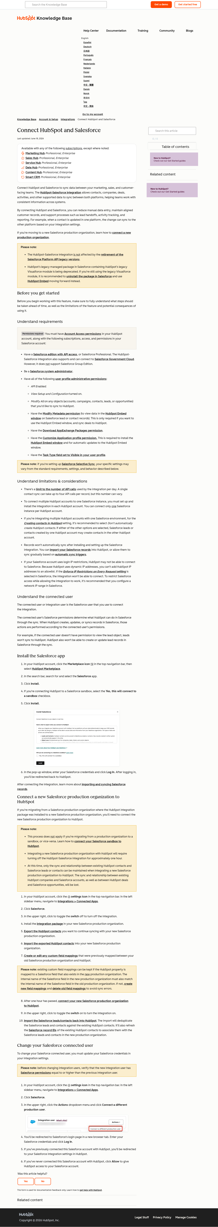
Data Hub (31, 167)
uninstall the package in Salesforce (89, 276)
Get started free (187, 4)
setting (94, 571)
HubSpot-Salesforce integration (60, 192)
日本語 (86, 51)
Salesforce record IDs (42, 1030)
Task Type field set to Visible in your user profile (74, 455)
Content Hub (34, 172)
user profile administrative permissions (80, 378)
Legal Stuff (142, 1217)
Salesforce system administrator (51, 371)
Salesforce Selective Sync (78, 464)
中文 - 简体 (88, 106)
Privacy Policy (162, 1217)
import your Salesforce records (70, 549)
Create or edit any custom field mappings (51, 955)
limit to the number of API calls (56, 489)
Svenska (87, 76)
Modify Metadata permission (61, 413)
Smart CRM (33, 177)
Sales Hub (32, 158)
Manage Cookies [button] (186, 1217)
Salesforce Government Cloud (114, 359)
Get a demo (161, 4)
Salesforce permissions (36, 1072)
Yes (26, 1181)
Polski (86, 72)
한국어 (86, 98)
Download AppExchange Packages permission (73, 430)
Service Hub (33, 162)
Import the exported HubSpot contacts (49, 943)
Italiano (87, 68)
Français (87, 59)
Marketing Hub (35, 153)
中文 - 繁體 (88, 85)
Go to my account (92, 114)
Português (88, 55)
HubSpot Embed (38, 281)
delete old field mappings (69, 988)
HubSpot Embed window (47, 442)
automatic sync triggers (70, 554)
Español (87, 42)
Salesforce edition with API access (55, 354)
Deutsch (87, 47)
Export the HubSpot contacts (42, 931)
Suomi (86, 81)
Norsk (86, 93)
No (42, 1181)
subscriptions (74, 148)
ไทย (85, 102)
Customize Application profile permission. (70, 438)
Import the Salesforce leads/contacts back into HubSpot (60, 1020)
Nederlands (89, 64)
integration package (50, 923)
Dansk (86, 89)
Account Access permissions (82, 333)
